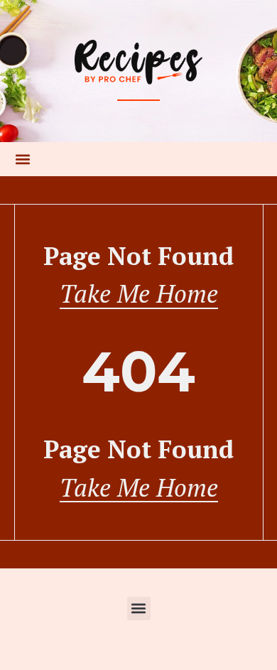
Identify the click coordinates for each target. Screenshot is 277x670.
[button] (22, 159)
